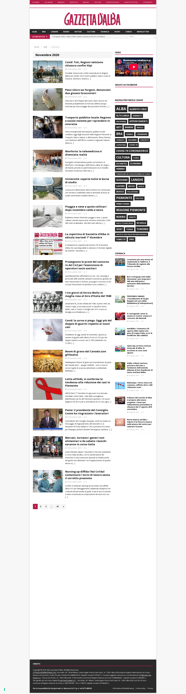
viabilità (121, 239)
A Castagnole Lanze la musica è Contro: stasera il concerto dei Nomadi (139, 315)
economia (135, 163)
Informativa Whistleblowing (123, 688)
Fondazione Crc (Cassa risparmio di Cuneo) (133, 174)
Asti (118, 127)
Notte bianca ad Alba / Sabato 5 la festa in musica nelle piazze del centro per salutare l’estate (139, 423)
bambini (129, 127)
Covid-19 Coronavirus (132, 151)
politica (139, 198)
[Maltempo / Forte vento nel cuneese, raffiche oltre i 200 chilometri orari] (120, 388)
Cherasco (120, 140)
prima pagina (122, 204)
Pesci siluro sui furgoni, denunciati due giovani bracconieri (88, 91)
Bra (44, 31)
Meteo (131, 186)
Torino (129, 229)
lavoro (120, 186)
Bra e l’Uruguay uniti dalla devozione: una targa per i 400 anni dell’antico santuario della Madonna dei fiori (139, 281)
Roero (66, 31)
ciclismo (132, 140)
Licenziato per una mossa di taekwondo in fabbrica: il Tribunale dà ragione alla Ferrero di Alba (140, 263)
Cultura (91, 31)
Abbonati (61, 2)
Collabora (48, 2)
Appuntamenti (138, 121)
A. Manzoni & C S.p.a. (70, 688)
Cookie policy (141, 688)
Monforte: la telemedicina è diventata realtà (83, 153)
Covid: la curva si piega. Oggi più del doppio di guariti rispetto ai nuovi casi (88, 324)
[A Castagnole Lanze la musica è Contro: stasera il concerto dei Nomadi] (120, 318)
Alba (34, 31)
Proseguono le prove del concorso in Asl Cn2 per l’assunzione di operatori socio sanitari (87, 265)
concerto (144, 140)
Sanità (132, 217)
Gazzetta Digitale (131, 2)
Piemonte (124, 198)
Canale (129, 134)
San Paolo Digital (50, 680)
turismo (142, 229)
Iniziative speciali (112, 2)
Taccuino (97, 2)
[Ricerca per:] (140, 36)
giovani (122, 180)
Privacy (150, 688)
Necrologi (74, 2)
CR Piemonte (147, 2)
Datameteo (121, 164)
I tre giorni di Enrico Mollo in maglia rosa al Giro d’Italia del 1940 (88, 294)
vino (131, 239)
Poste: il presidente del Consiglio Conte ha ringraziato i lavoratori (87, 411)
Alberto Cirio (138, 109)
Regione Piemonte (130, 210)
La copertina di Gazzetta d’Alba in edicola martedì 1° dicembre (87, 235)
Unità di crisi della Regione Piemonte (131, 234)
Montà (141, 186)
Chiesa (129, 31)
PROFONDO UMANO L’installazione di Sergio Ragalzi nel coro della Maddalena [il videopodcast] (140, 299)
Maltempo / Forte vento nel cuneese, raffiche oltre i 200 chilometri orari (139, 384)
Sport (117, 31)
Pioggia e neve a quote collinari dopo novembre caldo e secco (86, 208)
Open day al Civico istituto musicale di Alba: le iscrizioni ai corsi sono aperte (139, 349)
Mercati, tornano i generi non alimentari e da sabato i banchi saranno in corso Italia (85, 441)
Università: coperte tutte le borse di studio (87, 180)
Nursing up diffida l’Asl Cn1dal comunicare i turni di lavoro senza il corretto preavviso (87, 475)
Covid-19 (133, 145)
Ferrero (120, 168)
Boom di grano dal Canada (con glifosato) (85, 353)
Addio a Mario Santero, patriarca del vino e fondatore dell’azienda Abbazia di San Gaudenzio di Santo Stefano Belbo (140, 368)
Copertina (121, 145)
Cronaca (104, 31)
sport (119, 229)
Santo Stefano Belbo (124, 223)
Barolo (140, 127)
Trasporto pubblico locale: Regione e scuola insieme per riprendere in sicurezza (88, 121)
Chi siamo (35, 2)
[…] (89, 78)
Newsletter (143, 31)
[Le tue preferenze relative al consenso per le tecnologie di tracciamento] (4, 689)
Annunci (86, 2)
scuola (141, 222)
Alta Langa (122, 115)
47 (58, 506)
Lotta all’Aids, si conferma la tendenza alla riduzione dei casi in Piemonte (87, 382)
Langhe (54, 31)
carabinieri (142, 134)
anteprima (121, 121)
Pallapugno (132, 192)
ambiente (137, 115)
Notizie (78, 31)
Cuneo (136, 158)
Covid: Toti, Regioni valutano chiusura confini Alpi (84, 63)
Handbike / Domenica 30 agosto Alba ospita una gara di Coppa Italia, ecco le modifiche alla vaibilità (139, 332)
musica (120, 191)
